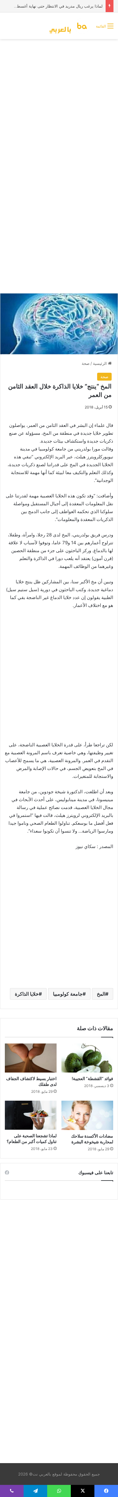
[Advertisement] (59, 104)
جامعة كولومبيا (68, 994)
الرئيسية (100, 363)
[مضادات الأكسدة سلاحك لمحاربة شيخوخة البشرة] (87, 1115)
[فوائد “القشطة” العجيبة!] (87, 1058)
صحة (86, 363)
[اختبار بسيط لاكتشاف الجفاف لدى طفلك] (31, 1058)
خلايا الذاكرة (27, 994)
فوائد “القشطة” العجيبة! (92, 1078)
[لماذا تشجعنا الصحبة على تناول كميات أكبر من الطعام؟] (31, 1115)
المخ (101, 994)
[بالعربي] (70, 26)
